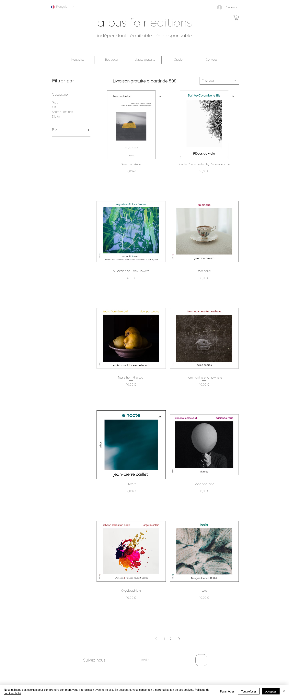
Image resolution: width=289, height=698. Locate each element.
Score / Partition (62, 112)
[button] (237, 17)
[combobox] (219, 81)
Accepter (270, 691)
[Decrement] (99, 179)
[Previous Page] (156, 639)
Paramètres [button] (227, 691)
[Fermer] (284, 691)
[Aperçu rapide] (131, 124)
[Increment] (162, 179)
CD (54, 107)
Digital (56, 116)
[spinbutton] (131, 179)
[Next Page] (179, 639)
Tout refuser (248, 691)
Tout (55, 102)
